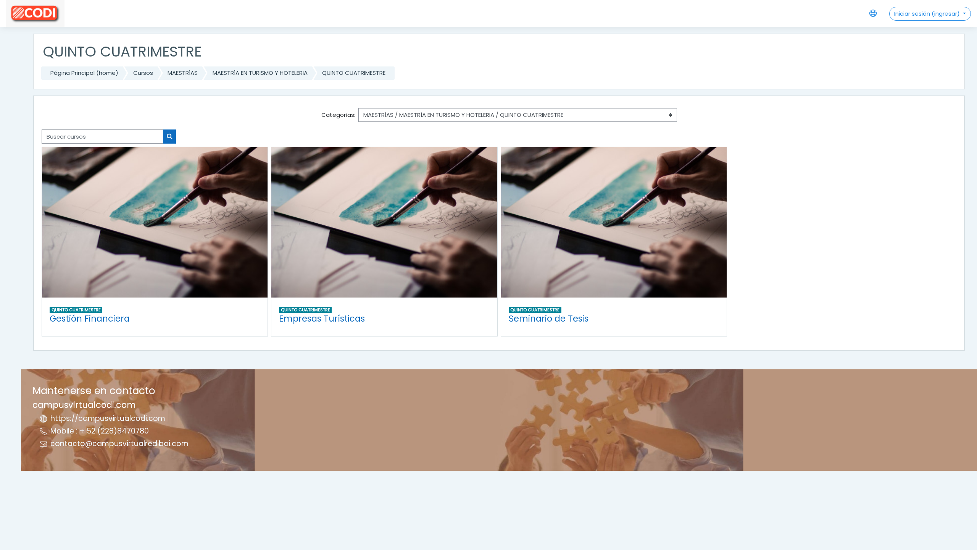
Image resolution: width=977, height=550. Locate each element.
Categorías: (338, 115)
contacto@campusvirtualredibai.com (119, 443)
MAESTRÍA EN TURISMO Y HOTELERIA (260, 73)
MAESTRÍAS (183, 73)
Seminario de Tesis (548, 318)
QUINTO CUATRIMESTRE (353, 73)
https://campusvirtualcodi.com (107, 418)
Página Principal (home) (84, 73)
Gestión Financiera (90, 318)
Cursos (143, 73)
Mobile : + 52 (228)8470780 (99, 431)
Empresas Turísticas (322, 318)
